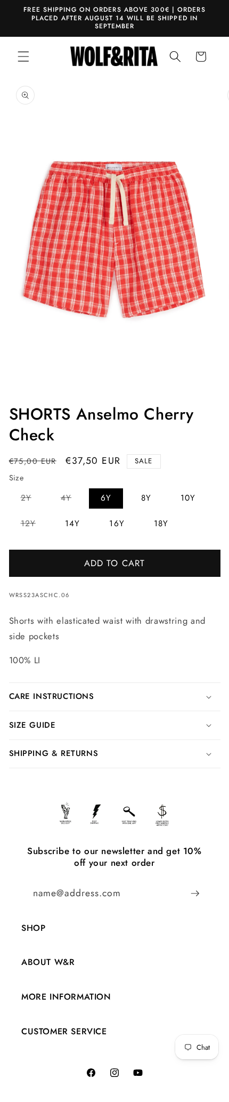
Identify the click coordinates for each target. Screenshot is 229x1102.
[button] (23, 56)
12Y (34, 525)
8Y (146, 498)
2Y (32, 500)
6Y (106, 498)
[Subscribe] (195, 893)
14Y (72, 523)
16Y (116, 523)
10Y (188, 498)
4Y (72, 500)
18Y (161, 523)
